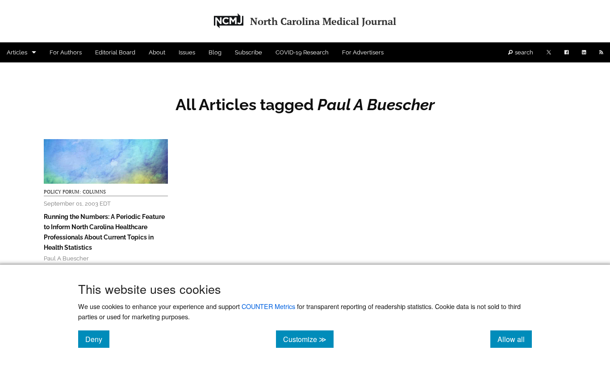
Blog (215, 52)
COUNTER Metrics (268, 306)
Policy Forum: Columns (75, 192)
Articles (17, 52)
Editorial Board (115, 52)
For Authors (66, 52)
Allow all (514, 339)
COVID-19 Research (302, 52)
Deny (97, 339)
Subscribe (248, 52)
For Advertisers (363, 52)
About (157, 52)
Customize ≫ (308, 339)
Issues (187, 52)
